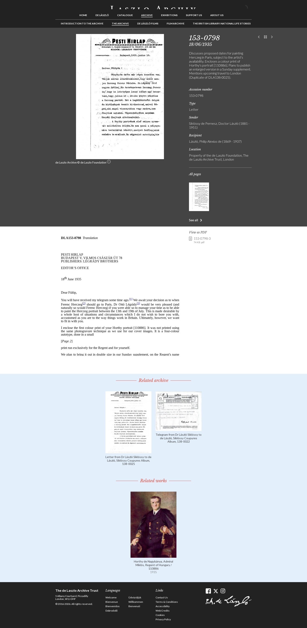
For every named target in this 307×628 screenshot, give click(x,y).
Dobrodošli (111, 610)
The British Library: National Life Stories (222, 23)
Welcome (111, 597)
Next (272, 37)
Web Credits (163, 610)
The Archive (120, 23)
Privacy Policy (163, 619)
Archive (147, 15)
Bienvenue (111, 601)
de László (102, 15)
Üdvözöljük (134, 597)
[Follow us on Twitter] (215, 591)
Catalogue (125, 15)
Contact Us (162, 597)
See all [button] (193, 220)
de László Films (147, 23)
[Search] (248, 6)
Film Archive (175, 23)
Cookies (160, 615)
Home (83, 15)
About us (216, 15)
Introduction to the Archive (82, 23)
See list (265, 37)
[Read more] (128, 451)
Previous (259, 37)
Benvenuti (134, 606)
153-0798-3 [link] (202, 240)
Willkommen (135, 601)
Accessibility (163, 606)
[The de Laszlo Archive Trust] (153, 5)
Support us (194, 15)
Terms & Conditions (167, 601)
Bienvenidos (112, 606)
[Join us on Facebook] (208, 591)
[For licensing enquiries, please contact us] (109, 162)
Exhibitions (169, 15)
